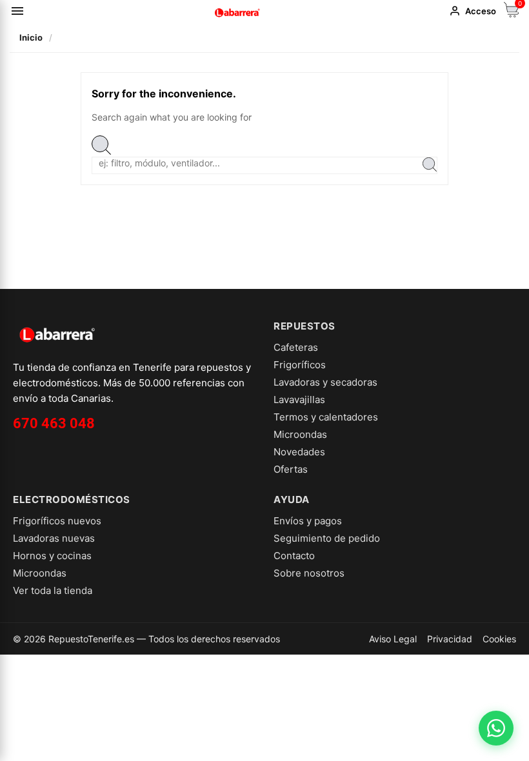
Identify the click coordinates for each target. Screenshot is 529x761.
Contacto (294, 555)
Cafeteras (296, 347)
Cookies (499, 638)
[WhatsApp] (496, 728)
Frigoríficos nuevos (57, 521)
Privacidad (449, 638)
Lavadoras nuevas (54, 538)
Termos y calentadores (326, 417)
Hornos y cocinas (52, 555)
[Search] (430, 165)
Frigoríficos (300, 365)
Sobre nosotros (309, 573)
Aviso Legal (393, 638)
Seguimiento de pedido (327, 538)
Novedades (299, 452)
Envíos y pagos (308, 521)
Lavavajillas (299, 399)
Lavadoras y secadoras (325, 382)
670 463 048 (54, 423)
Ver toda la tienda (52, 590)
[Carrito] (511, 14)
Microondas (300, 434)
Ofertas (291, 469)
